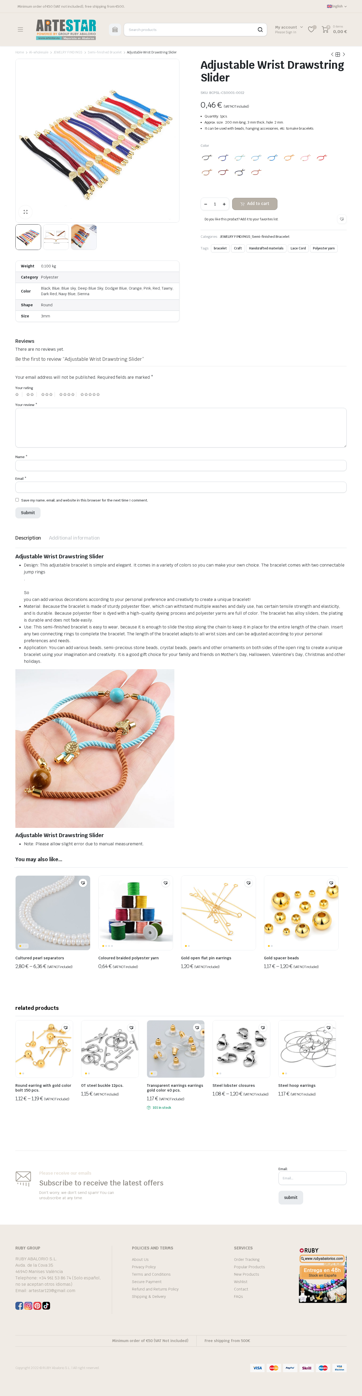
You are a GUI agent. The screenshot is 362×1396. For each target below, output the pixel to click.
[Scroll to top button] (350, 1384)
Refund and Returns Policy (155, 1289)
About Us (140, 1259)
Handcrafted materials (266, 248)
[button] (342, 219)
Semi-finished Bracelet (105, 52)
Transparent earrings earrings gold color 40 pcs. (175, 1088)
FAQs (238, 1296)
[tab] (28, 537)
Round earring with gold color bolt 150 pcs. (43, 1088)
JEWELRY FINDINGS (68, 52)
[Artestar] (66, 29)
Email (21, 478)
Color (205, 145)
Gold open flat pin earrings (206, 958)
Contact (241, 1289)
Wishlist (241, 1281)
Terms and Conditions (151, 1274)
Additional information (74, 538)
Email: (283, 1169)
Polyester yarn (324, 248)
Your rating (24, 388)
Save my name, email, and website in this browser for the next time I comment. (84, 500)
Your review (26, 405)
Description (28, 538)
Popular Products (249, 1267)
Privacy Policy (144, 1267)
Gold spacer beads (281, 958)
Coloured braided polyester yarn (128, 958)
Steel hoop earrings (297, 1085)
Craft (238, 248)
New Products (246, 1274)
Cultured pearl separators (39, 958)
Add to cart (258, 203)
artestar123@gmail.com (52, 1290)
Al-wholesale (38, 52)
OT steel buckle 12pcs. (102, 1085)
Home (19, 52)
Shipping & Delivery (149, 1296)
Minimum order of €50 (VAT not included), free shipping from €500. (71, 6)
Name (21, 457)
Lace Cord (298, 248)
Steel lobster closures (234, 1085)
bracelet (220, 248)
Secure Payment (147, 1281)
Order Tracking (247, 1259)
